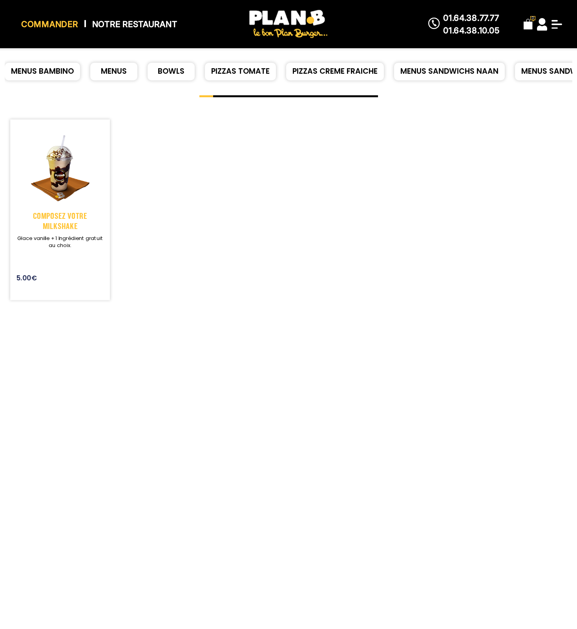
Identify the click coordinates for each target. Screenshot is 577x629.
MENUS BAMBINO (42, 71)
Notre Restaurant (134, 24)
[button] (206, 96)
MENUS (114, 71)
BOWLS (171, 71)
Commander (49, 24)
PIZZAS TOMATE (240, 71)
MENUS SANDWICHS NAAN (449, 71)
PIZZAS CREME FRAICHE (335, 71)
